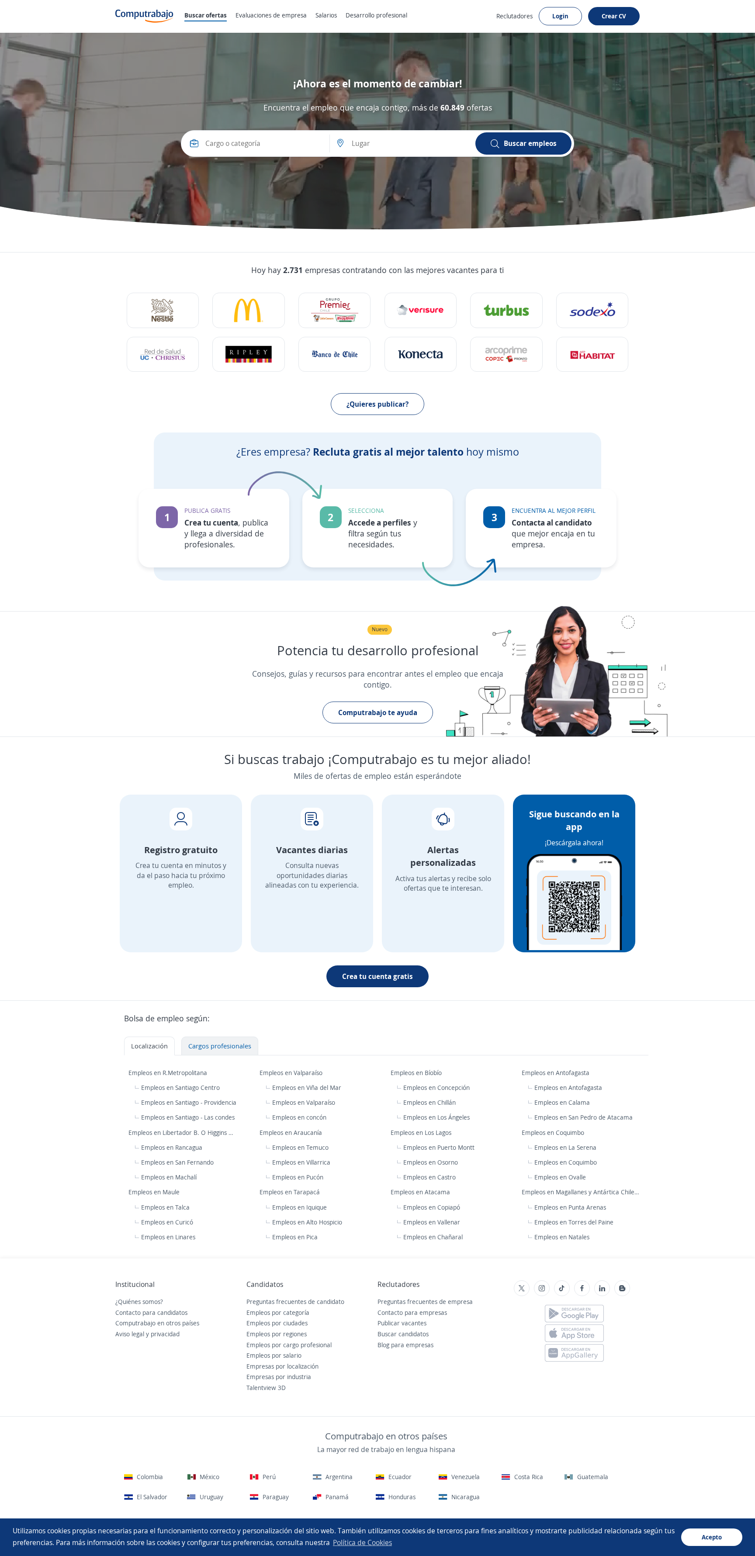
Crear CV (614, 16)
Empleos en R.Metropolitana (168, 1072)
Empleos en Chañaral (433, 1237)
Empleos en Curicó (167, 1222)
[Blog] (622, 1288)
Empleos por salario (273, 1355)
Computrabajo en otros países (157, 1323)
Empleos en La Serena (565, 1147)
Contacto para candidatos (151, 1312)
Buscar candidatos (403, 1334)
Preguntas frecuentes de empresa (425, 1301)
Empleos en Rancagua (171, 1147)
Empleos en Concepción (436, 1087)
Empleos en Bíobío (417, 1072)
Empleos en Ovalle (560, 1177)
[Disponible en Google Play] (574, 1313)
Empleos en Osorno (430, 1162)
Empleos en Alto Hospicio (307, 1222)
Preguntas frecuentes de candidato (295, 1301)
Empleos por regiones (276, 1334)
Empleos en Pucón (297, 1177)
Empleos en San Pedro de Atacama (583, 1117)
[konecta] (420, 354)
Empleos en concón (299, 1117)
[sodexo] (592, 310)
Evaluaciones (271, 15)
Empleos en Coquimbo (554, 1132)
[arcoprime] (506, 354)
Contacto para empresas (412, 1312)
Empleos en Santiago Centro (180, 1087)
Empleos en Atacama (421, 1192)
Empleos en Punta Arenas (570, 1207)
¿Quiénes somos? (139, 1301)
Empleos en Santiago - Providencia (188, 1102)
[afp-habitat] (592, 354)
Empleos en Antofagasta (556, 1072)
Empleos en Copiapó (431, 1207)
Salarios (326, 15)
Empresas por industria (278, 1377)
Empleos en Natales (561, 1237)
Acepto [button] (712, 1537)
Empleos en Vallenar (431, 1222)
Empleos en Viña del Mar (306, 1087)
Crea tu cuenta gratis (377, 976)
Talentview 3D (266, 1387)
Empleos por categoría (277, 1312)
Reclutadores (514, 16)
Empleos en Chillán (429, 1102)
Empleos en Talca (165, 1207)
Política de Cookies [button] (362, 1542)
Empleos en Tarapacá (291, 1192)
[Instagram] (541, 1288)
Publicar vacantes (402, 1323)
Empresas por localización (282, 1366)
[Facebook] (582, 1288)
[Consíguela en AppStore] (574, 1333)
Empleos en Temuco (300, 1147)
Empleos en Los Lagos (422, 1132)
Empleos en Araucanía (292, 1132)
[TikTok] (561, 1288)
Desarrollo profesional (376, 15)
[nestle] (162, 310)
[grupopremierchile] (334, 310)
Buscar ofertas (205, 15)
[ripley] (248, 354)
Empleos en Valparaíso (292, 1072)
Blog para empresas (405, 1345)
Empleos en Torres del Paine (573, 1222)
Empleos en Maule (154, 1192)
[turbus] (506, 310)
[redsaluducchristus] (162, 354)
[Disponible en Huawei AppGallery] (574, 1353)
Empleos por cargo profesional (289, 1345)
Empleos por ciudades (277, 1323)
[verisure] (420, 310)
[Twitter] (521, 1288)
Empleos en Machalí (169, 1177)
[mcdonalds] (248, 310)
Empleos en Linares (168, 1237)
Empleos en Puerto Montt (438, 1147)
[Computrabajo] (144, 16)
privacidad (165, 1334)
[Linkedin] (602, 1288)
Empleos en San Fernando (177, 1162)
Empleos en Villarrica (301, 1162)
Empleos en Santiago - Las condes (188, 1117)
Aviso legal (129, 1334)
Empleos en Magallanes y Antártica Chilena (582, 1192)
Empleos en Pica (295, 1237)
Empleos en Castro (429, 1177)
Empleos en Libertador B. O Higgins (178, 1132)
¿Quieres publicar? (377, 404)
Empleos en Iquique (299, 1207)
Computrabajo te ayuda (377, 712)
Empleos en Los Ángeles (436, 1117)
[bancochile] (334, 354)
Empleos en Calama (562, 1102)
